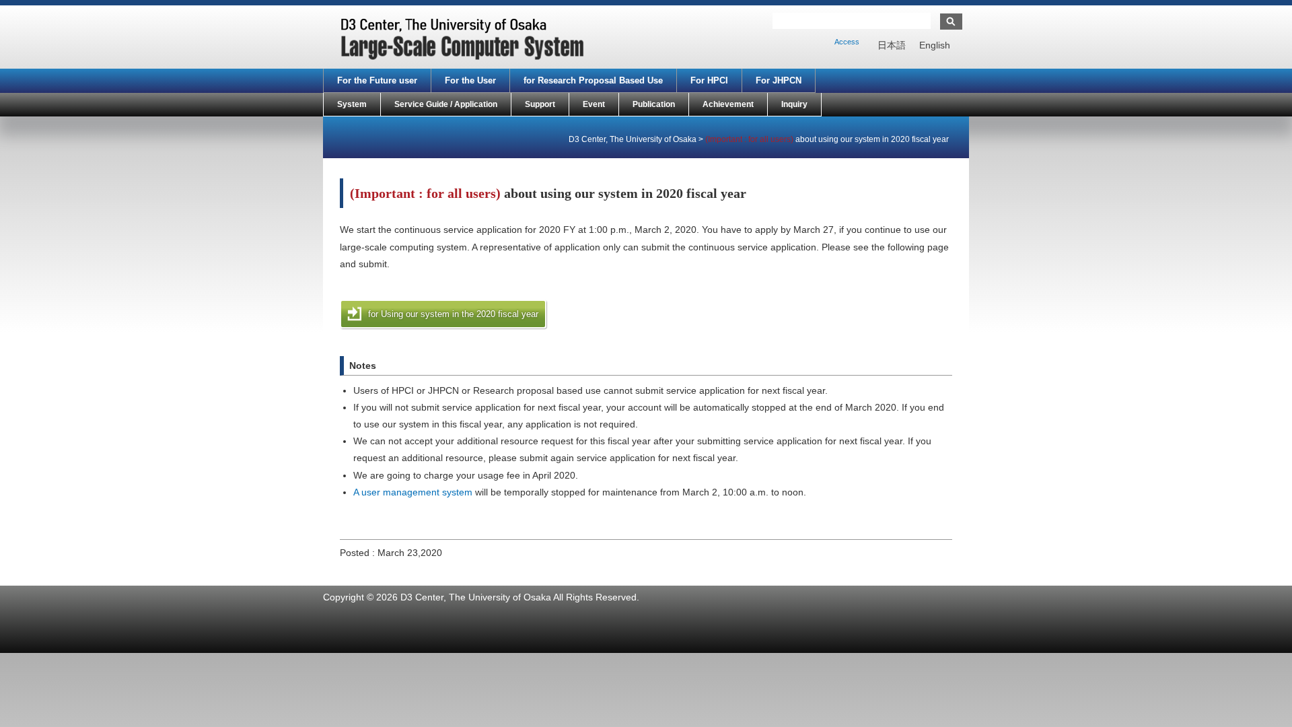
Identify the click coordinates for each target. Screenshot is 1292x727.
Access (846, 42)
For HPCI (709, 80)
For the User (470, 80)
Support (540, 104)
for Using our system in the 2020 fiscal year (453, 314)
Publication (654, 104)
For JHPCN (778, 80)
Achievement (728, 104)
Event (594, 104)
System (352, 104)
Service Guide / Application (445, 104)
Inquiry (794, 104)
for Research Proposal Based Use (593, 80)
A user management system (412, 492)
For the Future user (377, 80)
